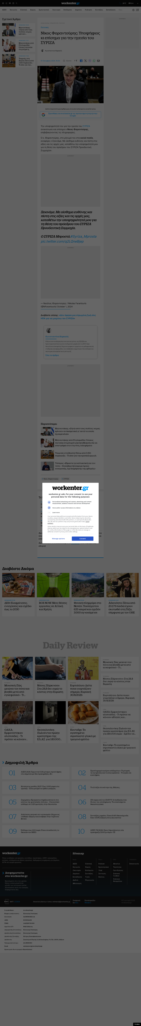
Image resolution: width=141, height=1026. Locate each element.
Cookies (137, 1024)
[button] (70, 512)
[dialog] (70, 513)
